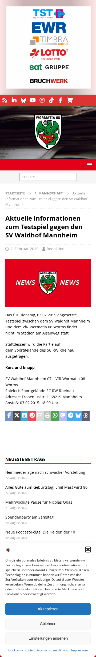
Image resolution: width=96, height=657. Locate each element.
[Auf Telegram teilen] (70, 416)
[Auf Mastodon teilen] (63, 416)
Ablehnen (48, 623)
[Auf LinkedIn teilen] (24, 416)
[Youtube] (32, 100)
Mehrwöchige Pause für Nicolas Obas (38, 502)
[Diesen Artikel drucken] (47, 416)
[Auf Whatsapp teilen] (55, 416)
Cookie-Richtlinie (20, 650)
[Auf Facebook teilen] (9, 416)
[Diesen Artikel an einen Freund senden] (40, 416)
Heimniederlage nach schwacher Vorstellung (45, 472)
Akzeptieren (48, 609)
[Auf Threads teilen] (86, 416)
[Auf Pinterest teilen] (32, 416)
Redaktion (56, 248)
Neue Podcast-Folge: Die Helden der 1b (40, 532)
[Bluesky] (23, 100)
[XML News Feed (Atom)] (4, 100)
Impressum (79, 650)
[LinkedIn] (14, 100)
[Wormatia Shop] (70, 100)
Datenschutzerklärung (52, 650)
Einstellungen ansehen (48, 638)
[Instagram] (42, 100)
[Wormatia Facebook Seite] (60, 100)
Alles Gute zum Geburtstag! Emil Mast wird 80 (46, 487)
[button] (88, 549)
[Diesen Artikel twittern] (17, 416)
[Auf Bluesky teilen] (78, 416)
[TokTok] (51, 100)
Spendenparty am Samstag (29, 517)
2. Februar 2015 (24, 248)
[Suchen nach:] (48, 177)
